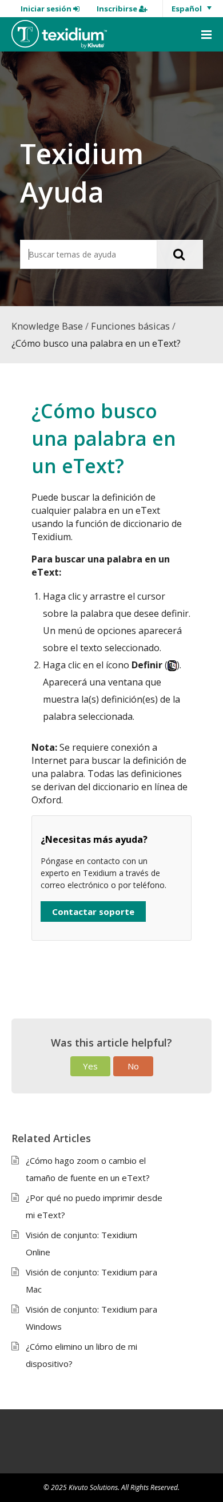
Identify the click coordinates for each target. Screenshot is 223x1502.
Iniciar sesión (47, 8)
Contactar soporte (93, 911)
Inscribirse (118, 8)
